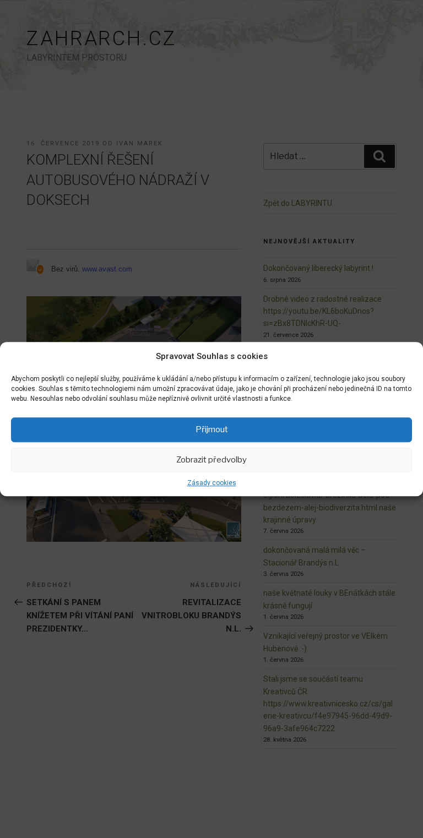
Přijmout (212, 429)
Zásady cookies (211, 483)
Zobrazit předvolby (211, 460)
